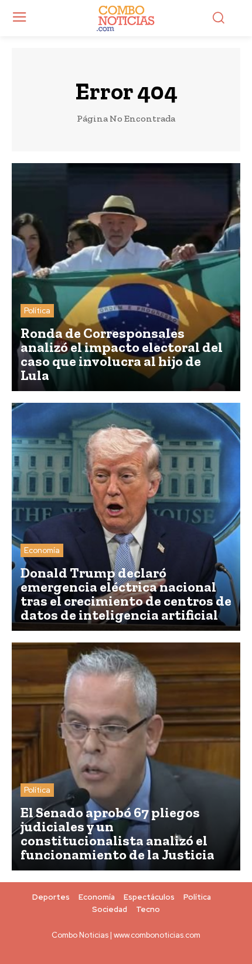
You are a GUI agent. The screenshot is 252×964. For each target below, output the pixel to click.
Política (37, 311)
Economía (42, 550)
